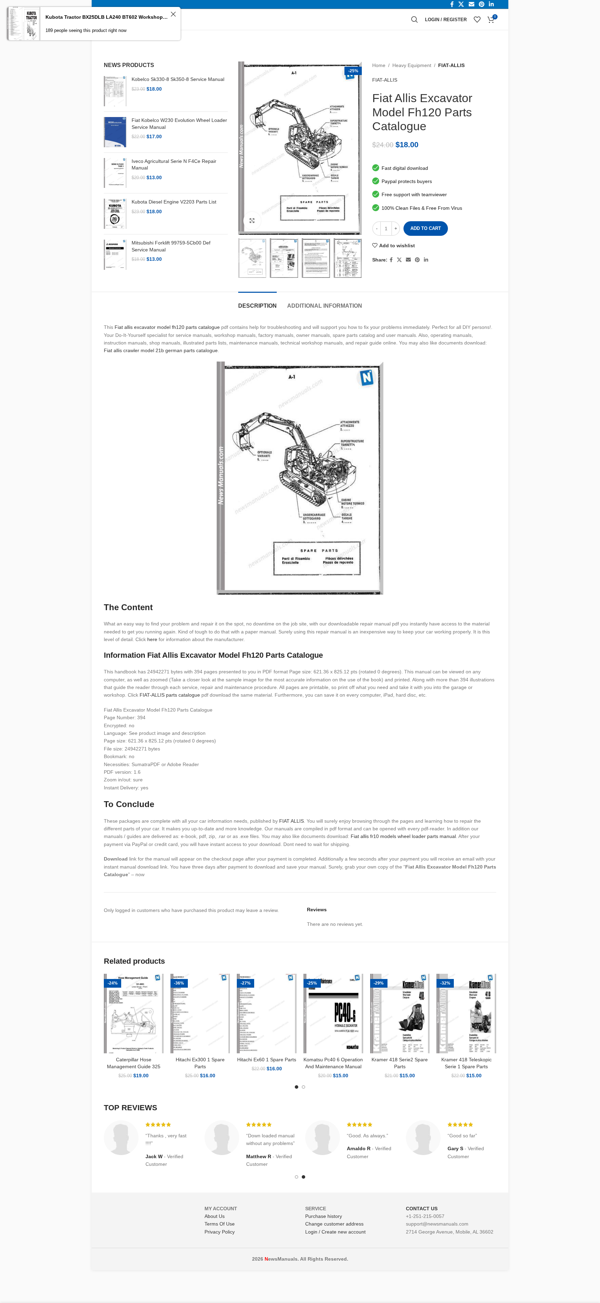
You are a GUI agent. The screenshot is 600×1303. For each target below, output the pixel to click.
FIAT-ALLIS (451, 65)
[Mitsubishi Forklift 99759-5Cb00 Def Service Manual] (115, 255)
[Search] (415, 19)
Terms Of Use (220, 1224)
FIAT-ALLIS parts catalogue (170, 695)
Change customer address (334, 1224)
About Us (215, 1216)
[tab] (257, 302)
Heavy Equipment (411, 65)
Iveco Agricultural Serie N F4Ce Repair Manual (174, 164)
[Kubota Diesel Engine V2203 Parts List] (115, 214)
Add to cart (425, 228)
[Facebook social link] (391, 260)
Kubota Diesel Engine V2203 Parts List (174, 202)
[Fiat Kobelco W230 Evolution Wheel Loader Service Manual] (115, 132)
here (152, 639)
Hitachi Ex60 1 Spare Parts (266, 1059)
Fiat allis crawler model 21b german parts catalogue (161, 350)
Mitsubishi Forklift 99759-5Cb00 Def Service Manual (171, 246)
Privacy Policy (220, 1232)
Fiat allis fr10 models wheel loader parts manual (403, 836)
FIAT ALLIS (291, 821)
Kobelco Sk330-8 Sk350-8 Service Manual (178, 79)
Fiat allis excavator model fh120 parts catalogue (167, 327)
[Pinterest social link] (417, 260)
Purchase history (323, 1216)
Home (378, 65)
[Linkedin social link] (426, 260)
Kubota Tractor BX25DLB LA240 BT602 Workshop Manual (106, 17)
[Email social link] (408, 260)
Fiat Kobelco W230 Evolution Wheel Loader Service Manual (179, 123)
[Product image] (134, 1013)
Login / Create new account (335, 1232)
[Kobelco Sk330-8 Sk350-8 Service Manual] (115, 91)
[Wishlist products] (477, 19)
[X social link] (399, 260)
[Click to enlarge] (252, 220)
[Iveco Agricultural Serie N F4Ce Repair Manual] (115, 173)
